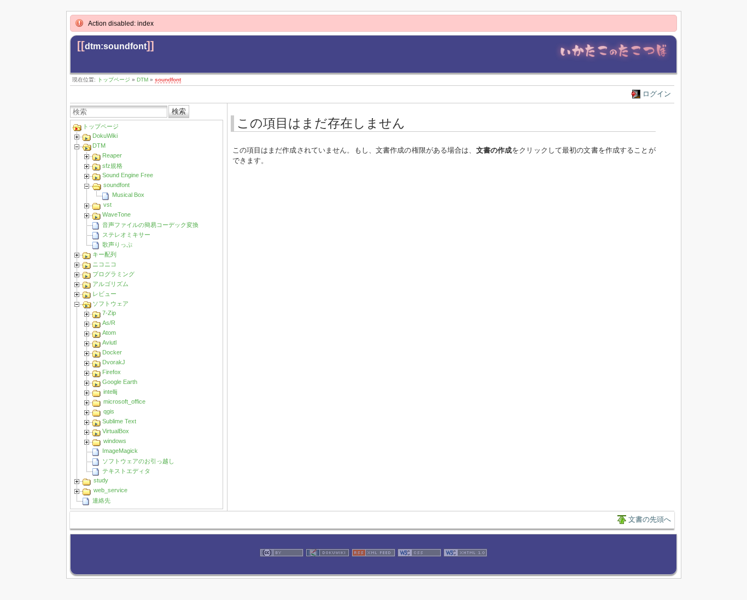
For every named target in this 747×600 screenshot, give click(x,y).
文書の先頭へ (649, 519)
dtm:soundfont (116, 46)
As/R (108, 322)
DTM (142, 80)
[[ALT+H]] (613, 60)
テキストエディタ (126, 471)
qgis (108, 411)
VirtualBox (115, 431)
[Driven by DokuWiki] (327, 568)
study (101, 480)
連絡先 (101, 500)
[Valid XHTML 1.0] (465, 568)
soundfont (168, 80)
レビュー (104, 293)
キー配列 (104, 254)
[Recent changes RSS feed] (373, 568)
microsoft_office (124, 401)
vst (107, 204)
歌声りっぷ (117, 244)
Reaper (112, 155)
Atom (109, 332)
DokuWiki (105, 135)
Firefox (111, 372)
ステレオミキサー (126, 234)
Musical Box (128, 194)
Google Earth (119, 381)
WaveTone (116, 214)
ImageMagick (120, 450)
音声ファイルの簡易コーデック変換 (150, 225)
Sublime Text (119, 421)
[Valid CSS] (419, 568)
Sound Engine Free (127, 175)
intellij (110, 391)
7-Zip (109, 313)
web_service (110, 490)
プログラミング (113, 274)
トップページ (113, 80)
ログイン (657, 94)
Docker (112, 352)
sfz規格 (112, 165)
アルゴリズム (110, 284)
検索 (179, 111)
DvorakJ (113, 362)
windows (114, 441)
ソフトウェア (110, 303)
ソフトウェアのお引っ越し (138, 461)
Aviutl (109, 342)
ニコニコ (104, 264)
